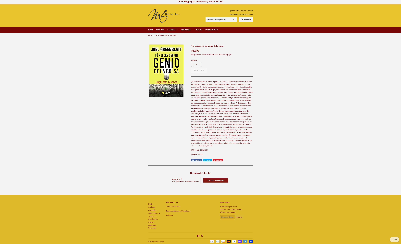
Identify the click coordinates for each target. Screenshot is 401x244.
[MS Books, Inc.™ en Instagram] (202, 236)
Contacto (169, 215)
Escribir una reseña (216, 180)
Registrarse (234, 14)
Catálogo (160, 30)
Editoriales (186, 30)
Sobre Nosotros (211, 30)
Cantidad (194, 60)
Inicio (150, 30)
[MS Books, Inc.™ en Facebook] (198, 236)
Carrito (247, 19)
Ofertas (199, 30)
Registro (239, 217)
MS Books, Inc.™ (158, 241)
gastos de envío (200, 55)
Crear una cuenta (246, 14)
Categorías (172, 30)
